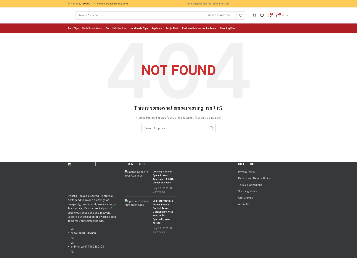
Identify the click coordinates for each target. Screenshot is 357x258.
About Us (243, 204)
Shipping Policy (247, 191)
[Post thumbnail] (137, 182)
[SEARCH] (241, 15)
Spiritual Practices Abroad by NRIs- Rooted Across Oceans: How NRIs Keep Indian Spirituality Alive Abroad (163, 212)
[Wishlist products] (262, 15)
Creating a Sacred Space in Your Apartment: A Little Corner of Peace (163, 177)
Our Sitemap (245, 197)
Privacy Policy (246, 171)
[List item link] (93, 242)
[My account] (254, 15)
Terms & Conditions (250, 184)
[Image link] (82, 175)
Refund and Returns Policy (254, 178)
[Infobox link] (79, 3)
